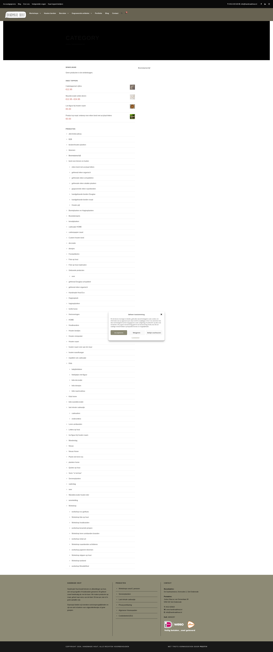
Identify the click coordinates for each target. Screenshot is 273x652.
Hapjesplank (73, 298)
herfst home (73, 309)
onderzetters (76, 419)
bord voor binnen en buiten (79, 161)
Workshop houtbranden (80, 523)
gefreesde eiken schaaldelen (83, 178)
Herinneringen (74, 314)
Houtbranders (74, 325)
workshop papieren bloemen (82, 550)
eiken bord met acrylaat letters (83, 167)
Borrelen (62, 13)
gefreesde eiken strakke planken (84, 183)
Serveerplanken (75, 478)
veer (73, 276)
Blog (19, 4)
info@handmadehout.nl (249, 4)
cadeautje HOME (75, 227)
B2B (70, 139)
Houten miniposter (76, 336)
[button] (161, 314)
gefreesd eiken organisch (81, 172)
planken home (74, 462)
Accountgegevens (9, 4)
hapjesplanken (74, 303)
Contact (115, 13)
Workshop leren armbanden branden (85, 533)
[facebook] (261, 4)
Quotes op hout (74, 468)
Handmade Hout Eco (77, 293)
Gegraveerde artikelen (80, 13)
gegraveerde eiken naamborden (84, 189)
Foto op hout (73, 259)
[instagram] (269, 4)
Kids (70, 363)
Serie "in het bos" (75, 473)
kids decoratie (77, 380)
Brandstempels (74, 216)
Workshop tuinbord (79, 561)
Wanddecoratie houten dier (79, 495)
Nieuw (71, 446)
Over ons (26, 4)
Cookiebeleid (135, 338)
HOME (71, 320)
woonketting (73, 500)
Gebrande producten (76, 270)
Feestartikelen (74, 254)
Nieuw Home (74, 451)
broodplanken (74, 221)
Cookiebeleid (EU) (126, 616)
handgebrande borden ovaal (82, 200)
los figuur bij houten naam (78, 435)
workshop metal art (79, 539)
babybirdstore (77, 369)
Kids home (73, 396)
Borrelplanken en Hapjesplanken (81, 210)
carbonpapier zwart (76, 232)
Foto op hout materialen (78, 265)
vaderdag (72, 484)
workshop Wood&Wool (80, 566)
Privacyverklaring (125, 605)
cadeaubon (76, 413)
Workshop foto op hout (80, 517)
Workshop (72, 506)
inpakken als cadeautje (77, 358)
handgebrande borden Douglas (83, 194)
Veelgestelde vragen (39, 4)
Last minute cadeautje (127, 599)
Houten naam (74, 341)
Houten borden (50, 13)
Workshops (33, 13)
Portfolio (98, 13)
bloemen (72, 150)
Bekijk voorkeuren (154, 332)
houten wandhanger (76, 352)
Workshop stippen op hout (81, 555)
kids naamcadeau (78, 391)
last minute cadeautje (77, 407)
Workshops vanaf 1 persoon (129, 589)
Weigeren (136, 332)
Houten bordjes (74, 331)
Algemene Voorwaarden (128, 610)
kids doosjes (76, 386)
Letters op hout (74, 430)
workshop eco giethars (80, 512)
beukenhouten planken (77, 145)
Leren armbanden (75, 424)
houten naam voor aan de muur (80, 347)
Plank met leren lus (76, 457)
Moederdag (73, 440)
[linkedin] (265, 4)
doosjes (72, 248)
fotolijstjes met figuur (79, 375)
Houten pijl (76, 205)
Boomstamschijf (75, 156)
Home (68, 44)
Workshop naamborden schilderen (85, 544)
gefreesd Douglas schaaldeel (80, 282)
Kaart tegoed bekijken (55, 4)
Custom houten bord (76, 238)
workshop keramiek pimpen (82, 528)
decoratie (72, 243)
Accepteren (118, 332)
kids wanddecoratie (76, 402)
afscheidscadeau (75, 134)
